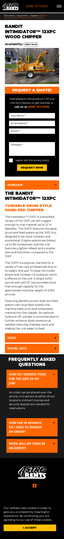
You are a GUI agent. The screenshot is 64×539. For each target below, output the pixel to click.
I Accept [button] (30, 527)
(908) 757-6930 (37, 6)
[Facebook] (34, 486)
